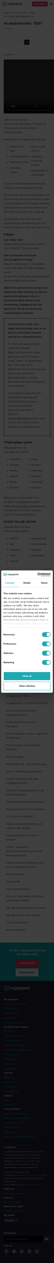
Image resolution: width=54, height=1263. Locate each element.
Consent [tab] (9, 583)
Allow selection (27, 686)
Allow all (27, 676)
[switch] (46, 643)
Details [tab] (27, 583)
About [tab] (44, 583)
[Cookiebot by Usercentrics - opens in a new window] (38, 575)
